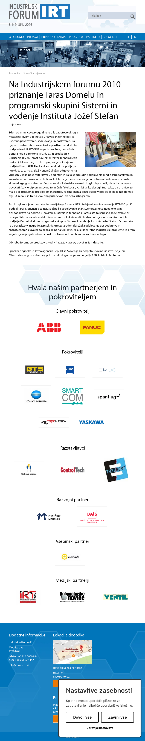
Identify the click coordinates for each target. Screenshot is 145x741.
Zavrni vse (117, 717)
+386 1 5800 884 (27, 656)
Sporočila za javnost (34, 73)
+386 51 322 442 (24, 659)
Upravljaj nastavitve (100, 728)
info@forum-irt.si (19, 665)
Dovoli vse (82, 717)
